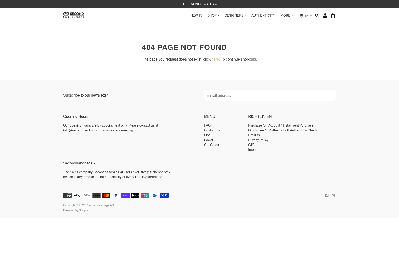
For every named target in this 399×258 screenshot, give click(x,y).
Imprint (253, 149)
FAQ (207, 125)
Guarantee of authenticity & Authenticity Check (282, 130)
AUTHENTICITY (263, 15)
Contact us (212, 130)
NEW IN (196, 15)
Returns (254, 135)
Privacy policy (258, 139)
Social (208, 139)
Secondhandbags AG (100, 205)
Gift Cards (211, 144)
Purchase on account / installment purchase (281, 125)
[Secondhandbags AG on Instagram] (333, 194)
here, (216, 59)
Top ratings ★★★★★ (199, 4)
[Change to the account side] (325, 15)
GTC (251, 144)
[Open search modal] (317, 15)
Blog (207, 135)
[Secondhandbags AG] (73, 15)
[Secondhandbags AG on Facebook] (327, 194)
